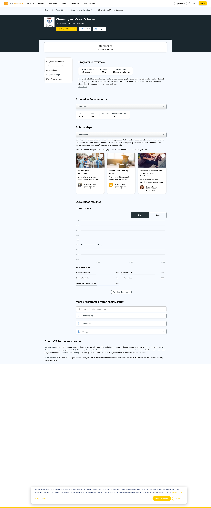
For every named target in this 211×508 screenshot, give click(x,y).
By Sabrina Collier (90, 185)
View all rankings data (120, 292)
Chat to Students (89, 3)
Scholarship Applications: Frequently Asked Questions (151, 173)
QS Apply (78, 352)
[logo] (14, 3)
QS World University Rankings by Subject (85, 350)
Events (63, 3)
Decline (177, 498)
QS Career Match (51, 358)
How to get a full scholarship (85, 172)
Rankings (30, 3)
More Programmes (54, 79)
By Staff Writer (120, 185)
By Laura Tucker (151, 187)
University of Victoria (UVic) (81, 10)
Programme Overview (55, 61)
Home (47, 10)
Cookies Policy (177, 492)
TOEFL (81, 113)
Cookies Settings (39, 499)
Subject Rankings (53, 75)
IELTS (93, 113)
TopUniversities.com (52, 347)
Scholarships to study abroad (118, 172)
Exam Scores (83, 107)
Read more (82, 87)
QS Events (66, 352)
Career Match (52, 3)
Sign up (202, 3)
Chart (140, 215)
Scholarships (74, 3)
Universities (60, 10)
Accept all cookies (161, 498)
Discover (41, 3)
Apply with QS (180, 4)
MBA (85, 331)
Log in (195, 3)
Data (157, 215)
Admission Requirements (56, 66)
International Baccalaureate (114, 113)
